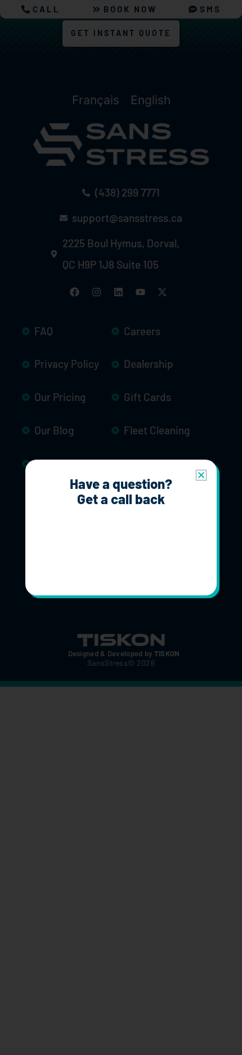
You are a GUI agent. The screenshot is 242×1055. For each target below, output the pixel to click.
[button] (201, 475)
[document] (121, 527)
